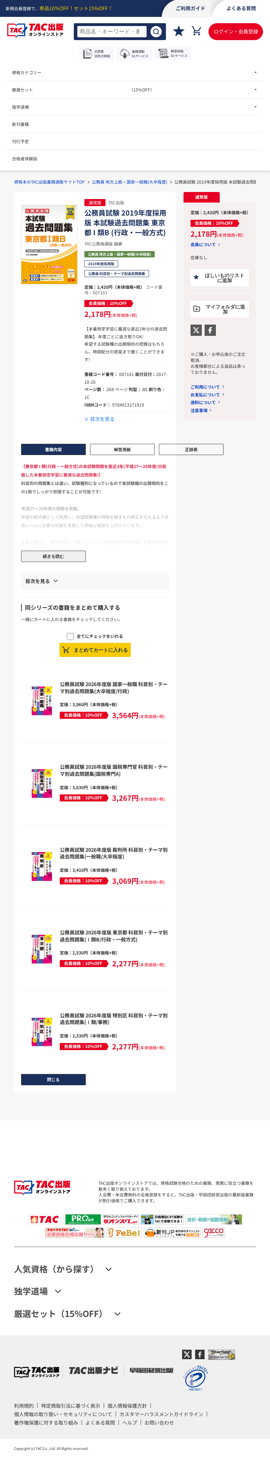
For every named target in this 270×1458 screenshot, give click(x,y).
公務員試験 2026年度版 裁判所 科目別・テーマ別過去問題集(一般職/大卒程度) (114, 853)
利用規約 (24, 1405)
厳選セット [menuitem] (83, 89)
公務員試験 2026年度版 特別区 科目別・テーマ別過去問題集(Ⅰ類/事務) (114, 1019)
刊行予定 (20, 141)
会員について (203, 244)
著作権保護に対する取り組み (46, 1422)
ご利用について (205, 387)
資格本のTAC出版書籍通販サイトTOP (49, 182)
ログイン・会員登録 (236, 31)
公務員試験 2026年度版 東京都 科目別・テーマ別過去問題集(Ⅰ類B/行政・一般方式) (114, 936)
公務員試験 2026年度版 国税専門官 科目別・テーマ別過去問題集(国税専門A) (114, 770)
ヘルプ (129, 1422)
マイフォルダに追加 (225, 309)
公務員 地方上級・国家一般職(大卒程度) (129, 182)
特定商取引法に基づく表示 (70, 1405)
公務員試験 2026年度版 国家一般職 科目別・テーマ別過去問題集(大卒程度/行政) (114, 687)
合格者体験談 (24, 158)
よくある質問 (100, 1422)
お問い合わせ (159, 1422)
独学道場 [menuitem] (20, 107)
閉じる (53, 1079)
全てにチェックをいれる (100, 636)
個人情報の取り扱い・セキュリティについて (63, 1414)
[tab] (202, 197)
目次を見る (102, 419)
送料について (203, 402)
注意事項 (199, 410)
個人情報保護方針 (127, 1405)
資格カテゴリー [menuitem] (26, 72)
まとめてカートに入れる (101, 650)
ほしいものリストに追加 (224, 278)
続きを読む (53, 556)
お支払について (205, 394)
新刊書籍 (20, 124)
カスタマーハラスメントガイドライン (161, 1414)
